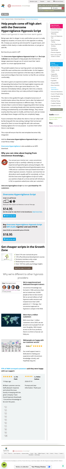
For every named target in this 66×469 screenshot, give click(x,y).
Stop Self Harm (55, 98)
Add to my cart (10, 216)
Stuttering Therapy (55, 101)
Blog (36, 453)
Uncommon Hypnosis (56, 29)
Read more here (37, 212)
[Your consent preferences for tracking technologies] (63, 466)
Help (47, 453)
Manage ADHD (54, 83)
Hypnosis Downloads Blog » (56, 126)
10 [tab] (6, 435)
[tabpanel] (12, 389)
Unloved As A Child (55, 105)
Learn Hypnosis (17, 453)
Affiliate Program (41, 453)
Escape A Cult (54, 78)
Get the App (37, 454)
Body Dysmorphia (55, 68)
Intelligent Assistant (49, 10)
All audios (55, 8)
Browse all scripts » (56, 109)
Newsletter (31, 454)
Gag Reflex (54, 80)
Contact (51, 453)
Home (5, 453)
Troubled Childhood (56, 103)
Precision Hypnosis (56, 52)
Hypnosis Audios (25, 453)
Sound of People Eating (57, 94)
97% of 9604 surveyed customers (13, 369)
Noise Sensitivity (55, 85)
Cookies (61, 453)
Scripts (31, 453)
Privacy (56, 453)
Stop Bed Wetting (55, 96)
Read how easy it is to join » (23, 268)
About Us (10, 453)
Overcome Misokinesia (56, 91)
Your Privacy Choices (38, 467)
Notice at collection (22, 467)
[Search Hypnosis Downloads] (63, 8)
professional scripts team (10, 290)
